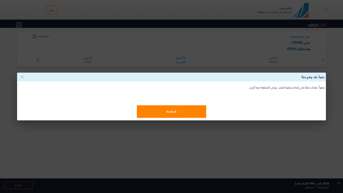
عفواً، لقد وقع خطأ (313, 77)
